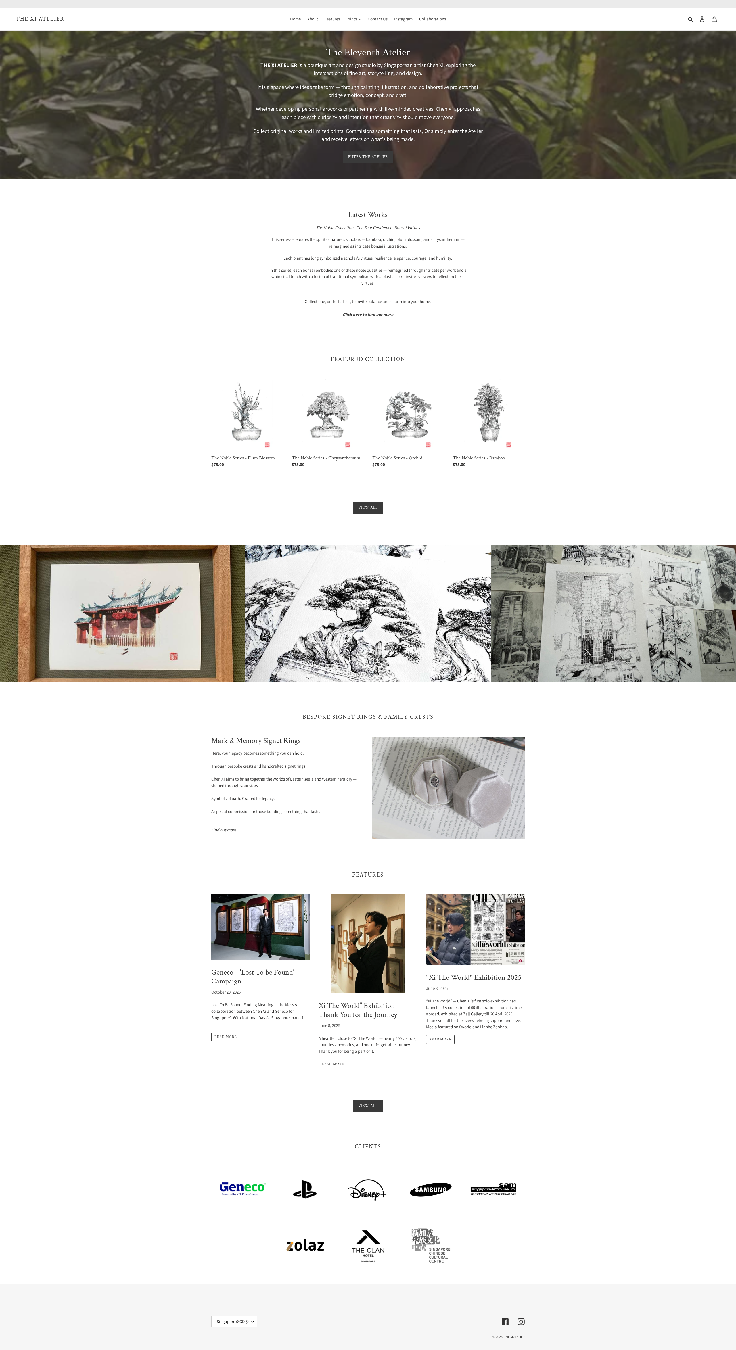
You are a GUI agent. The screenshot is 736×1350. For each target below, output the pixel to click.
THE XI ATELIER (40, 19)
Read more (225, 1037)
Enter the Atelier (368, 156)
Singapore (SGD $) (233, 1321)
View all (368, 507)
